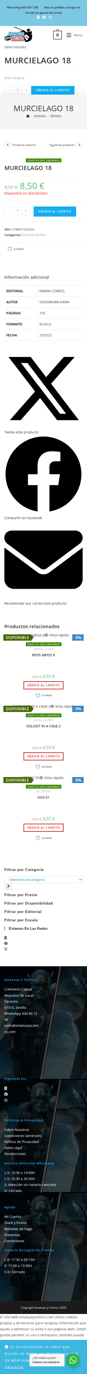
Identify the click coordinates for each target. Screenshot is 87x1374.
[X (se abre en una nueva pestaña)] (38, 17)
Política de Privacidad (21, 1141)
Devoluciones (15, 1153)
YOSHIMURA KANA (54, 302)
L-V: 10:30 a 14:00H (19, 1172)
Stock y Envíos (15, 1222)
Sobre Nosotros (16, 1129)
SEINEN (55, 116)
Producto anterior (24, 145)
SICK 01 (43, 797)
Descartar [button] (14, 1367)
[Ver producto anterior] (7, 145)
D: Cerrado (13, 1190)
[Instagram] (5, 949)
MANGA (28, 235)
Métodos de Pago (18, 1229)
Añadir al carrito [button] (43, 685)
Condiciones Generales (23, 1135)
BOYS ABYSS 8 (43, 655)
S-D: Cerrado (14, 1272)
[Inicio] (28, 116)
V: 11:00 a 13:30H (18, 1265)
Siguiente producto (62, 145)
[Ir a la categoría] (8, 887)
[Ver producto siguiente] (79, 145)
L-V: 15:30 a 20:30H (19, 1178)
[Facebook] (5, 943)
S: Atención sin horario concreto (30, 1184)
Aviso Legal (13, 1147)
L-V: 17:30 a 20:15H (19, 1259)
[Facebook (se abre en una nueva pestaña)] (44, 17)
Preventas (12, 1235)
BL (38, 791)
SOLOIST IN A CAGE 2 (43, 726)
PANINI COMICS (52, 291)
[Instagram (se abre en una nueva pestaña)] (49, 17)
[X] (5, 938)
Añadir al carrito (53, 90)
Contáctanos (14, 1241)
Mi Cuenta (12, 1216)
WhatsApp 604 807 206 (22, 7)
